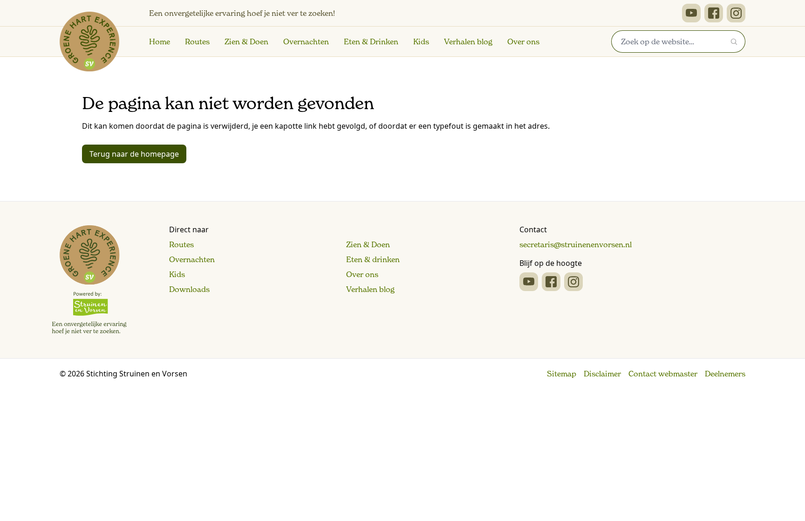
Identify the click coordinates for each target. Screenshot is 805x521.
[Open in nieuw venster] (691, 13)
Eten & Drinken (371, 41)
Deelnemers (725, 373)
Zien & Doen (246, 41)
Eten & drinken (373, 259)
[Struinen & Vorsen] (89, 280)
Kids (421, 41)
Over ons (523, 41)
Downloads (189, 289)
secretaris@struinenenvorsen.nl (575, 244)
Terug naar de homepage (134, 154)
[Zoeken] (734, 41)
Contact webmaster (662, 373)
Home (159, 41)
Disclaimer (602, 373)
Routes (197, 41)
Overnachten (306, 41)
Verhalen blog (468, 41)
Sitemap (561, 373)
